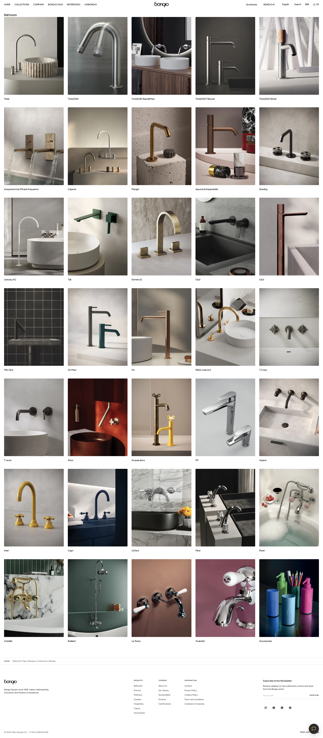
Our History (164, 690)
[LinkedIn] (282, 707)
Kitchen (137, 690)
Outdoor (137, 699)
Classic (137, 708)
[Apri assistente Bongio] (314, 729)
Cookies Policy (191, 695)
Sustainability (165, 695)
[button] (285, 4)
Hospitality (139, 704)
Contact (188, 686)
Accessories (139, 713)
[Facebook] (274, 707)
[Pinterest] (290, 707)
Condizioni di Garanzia (194, 704)
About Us (163, 686)
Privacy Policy (190, 690)
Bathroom (138, 686)
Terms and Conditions (194, 699)
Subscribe (314, 695)
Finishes (162, 699)
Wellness (138, 695)
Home (7, 661)
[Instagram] (265, 707)
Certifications (165, 704)
